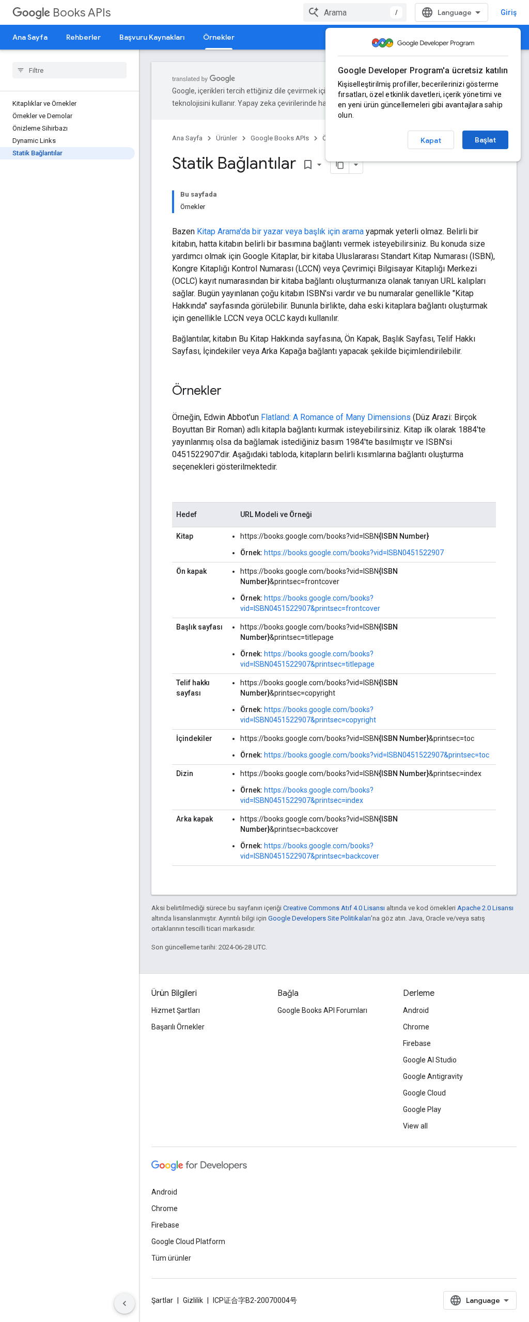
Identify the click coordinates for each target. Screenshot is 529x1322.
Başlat (485, 139)
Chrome (416, 1027)
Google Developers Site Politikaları (319, 918)
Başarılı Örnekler (178, 1027)
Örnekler (219, 37)
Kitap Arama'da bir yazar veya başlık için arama (280, 231)
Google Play (422, 1109)
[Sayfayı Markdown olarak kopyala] (340, 164)
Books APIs (82, 13)
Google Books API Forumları (322, 1010)
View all (415, 1126)
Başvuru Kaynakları (151, 37)
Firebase (417, 1043)
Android (416, 1010)
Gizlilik (193, 1300)
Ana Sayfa (30, 37)
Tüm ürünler (171, 1258)
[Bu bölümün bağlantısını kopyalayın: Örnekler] (232, 391)
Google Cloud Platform (188, 1241)
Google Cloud (424, 1093)
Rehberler (83, 37)
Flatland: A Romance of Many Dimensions (336, 417)
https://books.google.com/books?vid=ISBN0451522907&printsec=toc (376, 755)
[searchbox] (69, 70)
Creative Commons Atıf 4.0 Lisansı (334, 908)
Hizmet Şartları (175, 1010)
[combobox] (355, 12)
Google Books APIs (280, 138)
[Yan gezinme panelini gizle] (124, 1303)
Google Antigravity (433, 1076)
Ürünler (226, 138)
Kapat (431, 140)
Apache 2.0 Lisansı (485, 908)
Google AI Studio (430, 1060)
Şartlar (162, 1300)
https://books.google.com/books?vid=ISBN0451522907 (354, 553)
